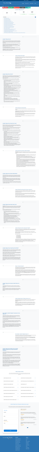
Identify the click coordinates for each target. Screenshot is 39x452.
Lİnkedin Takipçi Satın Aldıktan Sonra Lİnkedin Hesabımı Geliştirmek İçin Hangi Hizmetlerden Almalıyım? (14, 32)
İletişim (35, 3)
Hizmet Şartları (27, 447)
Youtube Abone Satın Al (17, 442)
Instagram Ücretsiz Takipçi (18, 446)
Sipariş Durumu (27, 3)
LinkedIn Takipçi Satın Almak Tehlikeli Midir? (8, 23)
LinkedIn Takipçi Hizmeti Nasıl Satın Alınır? (8, 25)
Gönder (10, 430)
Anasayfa (23, 3)
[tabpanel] (28, 419)
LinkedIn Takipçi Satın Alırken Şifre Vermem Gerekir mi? (9, 24)
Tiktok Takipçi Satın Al (17, 447)
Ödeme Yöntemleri (28, 441)
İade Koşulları (27, 442)
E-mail (4, 416)
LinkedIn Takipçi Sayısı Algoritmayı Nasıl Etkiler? (9, 27)
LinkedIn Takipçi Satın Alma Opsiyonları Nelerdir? (9, 26)
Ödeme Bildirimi (31, 3)
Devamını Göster (35, 419)
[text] (7, 421)
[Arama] (32, 0)
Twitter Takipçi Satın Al (17, 441)
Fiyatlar (26, 446)
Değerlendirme (5, 420)
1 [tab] (27, 427)
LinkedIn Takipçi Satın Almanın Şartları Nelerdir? (9, 22)
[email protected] (4, 0)
